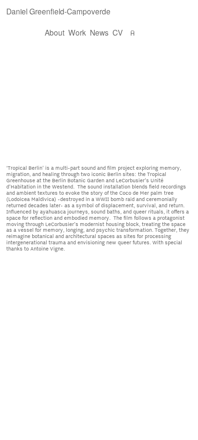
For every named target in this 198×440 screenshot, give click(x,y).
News (99, 32)
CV (118, 32)
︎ (132, 32)
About (54, 32)
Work (77, 32)
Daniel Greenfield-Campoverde (63, 11)
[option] (99, 102)
